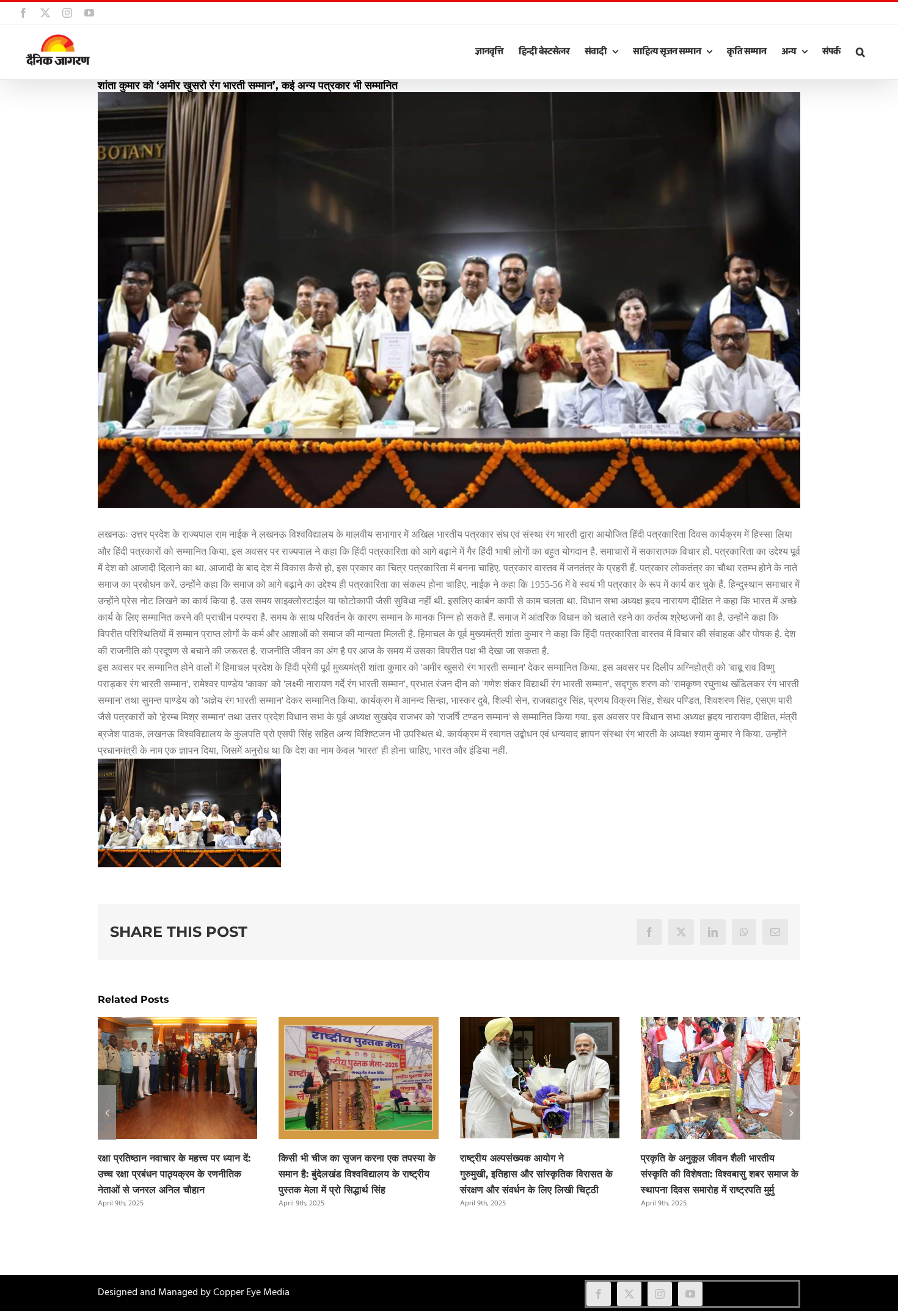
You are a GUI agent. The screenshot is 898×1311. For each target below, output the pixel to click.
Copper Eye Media (251, 1293)
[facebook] (598, 1294)
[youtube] (690, 1294)
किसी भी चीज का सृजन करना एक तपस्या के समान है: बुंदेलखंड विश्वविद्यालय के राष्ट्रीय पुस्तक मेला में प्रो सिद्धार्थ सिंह (357, 1174)
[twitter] (629, 1294)
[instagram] (660, 1294)
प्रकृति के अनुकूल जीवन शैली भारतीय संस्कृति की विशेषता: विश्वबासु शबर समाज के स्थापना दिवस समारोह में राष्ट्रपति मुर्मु (719, 1174)
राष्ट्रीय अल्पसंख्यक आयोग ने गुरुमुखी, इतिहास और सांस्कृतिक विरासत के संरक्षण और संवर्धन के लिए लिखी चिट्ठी (536, 1174)
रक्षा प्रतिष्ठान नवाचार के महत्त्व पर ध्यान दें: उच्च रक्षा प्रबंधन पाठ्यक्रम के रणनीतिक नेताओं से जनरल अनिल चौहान (174, 1174)
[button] (860, 51)
